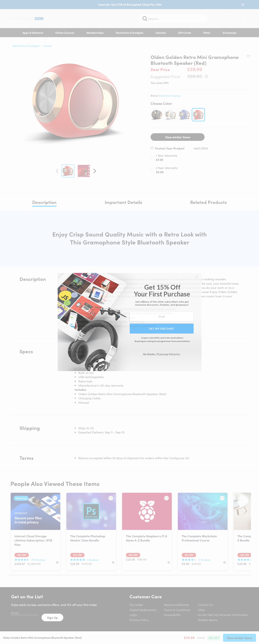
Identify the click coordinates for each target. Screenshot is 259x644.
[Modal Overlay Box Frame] (129, 322)
